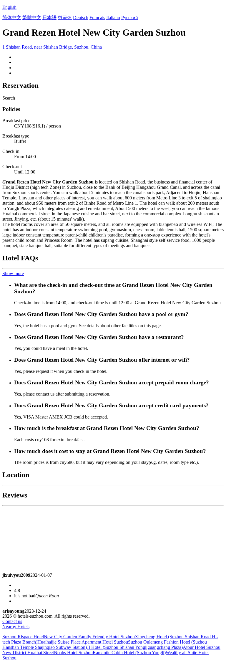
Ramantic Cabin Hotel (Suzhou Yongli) (129, 652)
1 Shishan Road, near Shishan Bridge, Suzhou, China (52, 46)
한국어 (65, 17)
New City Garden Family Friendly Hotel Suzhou (89, 636)
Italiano (113, 17)
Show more (13, 273)
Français (97, 17)
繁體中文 (31, 17)
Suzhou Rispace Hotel (23, 636)
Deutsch (80, 17)
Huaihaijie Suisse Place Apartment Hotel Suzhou (82, 641)
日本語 (49, 17)
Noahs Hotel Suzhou (73, 652)
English (9, 7)
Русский (129, 17)
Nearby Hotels (15, 626)
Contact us (12, 621)
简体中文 (11, 17)
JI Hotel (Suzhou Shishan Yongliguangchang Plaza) (135, 647)
